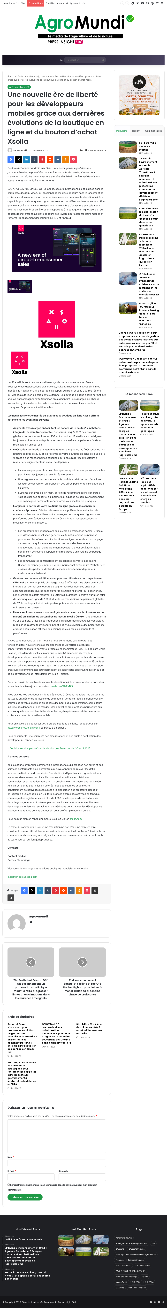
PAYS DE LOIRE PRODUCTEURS (130, 1271)
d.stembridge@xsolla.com (22, 876)
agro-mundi (19, 150)
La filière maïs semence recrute (147, 146)
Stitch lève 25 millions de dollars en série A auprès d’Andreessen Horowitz (89, 1029)
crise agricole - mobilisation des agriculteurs (136, 1254)
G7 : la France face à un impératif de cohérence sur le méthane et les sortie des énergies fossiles (149, 284)
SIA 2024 (149, 1282)
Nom (11, 1157)
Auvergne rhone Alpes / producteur (131, 1243)
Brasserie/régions (136, 1249)
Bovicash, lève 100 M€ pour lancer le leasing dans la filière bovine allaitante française (149, 314)
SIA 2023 (136, 1282)
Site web (63, 1171)
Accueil (13, 76)
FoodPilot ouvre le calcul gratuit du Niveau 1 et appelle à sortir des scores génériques (89, 3)
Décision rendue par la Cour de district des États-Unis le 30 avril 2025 (49, 748)
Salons (145, 1276)
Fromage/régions (136, 1260)
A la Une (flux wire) (29, 76)
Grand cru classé (123, 1265)
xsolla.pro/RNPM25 (62, 686)
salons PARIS (122, 1282)
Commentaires (153, 130)
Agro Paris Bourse (124, 1238)
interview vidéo (143, 1265)
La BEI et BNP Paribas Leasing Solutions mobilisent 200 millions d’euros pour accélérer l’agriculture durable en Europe (148, 250)
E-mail (12, 1171)
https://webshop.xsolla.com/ (24, 727)
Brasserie (120, 1249)
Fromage (120, 1260)
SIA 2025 (120, 1287)
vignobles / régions (137, 1287)
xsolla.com (75, 818)
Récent (136, 130)
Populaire (121, 130)
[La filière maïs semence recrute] (128, 147)
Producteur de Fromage (126, 1276)
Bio (153, 1243)
